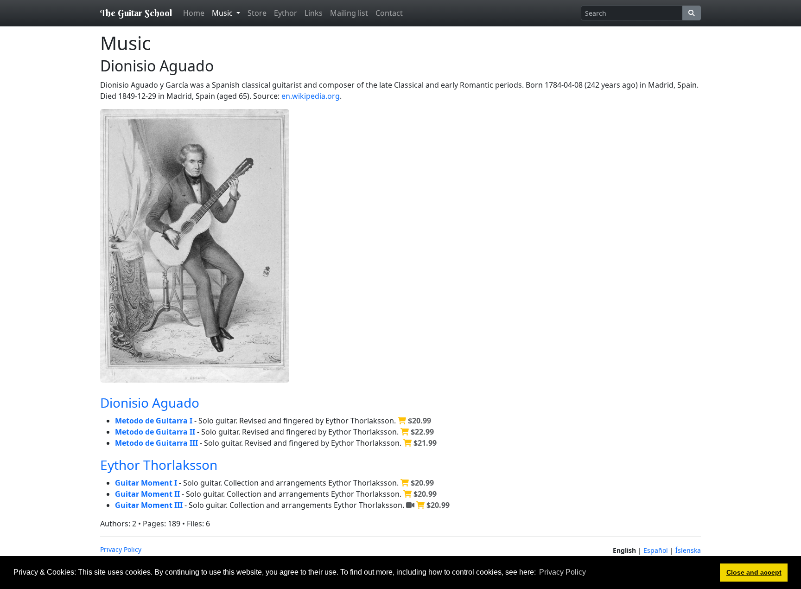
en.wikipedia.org (310, 96)
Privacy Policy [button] (562, 572)
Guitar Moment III (149, 505)
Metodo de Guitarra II (155, 432)
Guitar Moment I (146, 483)
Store (257, 13)
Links (314, 13)
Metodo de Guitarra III (156, 443)
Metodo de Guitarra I (153, 421)
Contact (389, 13)
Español (655, 550)
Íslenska (688, 550)
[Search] (691, 13)
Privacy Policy (120, 549)
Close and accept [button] (754, 572)
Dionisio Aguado (149, 402)
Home (193, 13)
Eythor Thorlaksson (158, 465)
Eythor (285, 13)
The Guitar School (136, 13)
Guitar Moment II (147, 494)
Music (223, 13)
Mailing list (349, 13)
